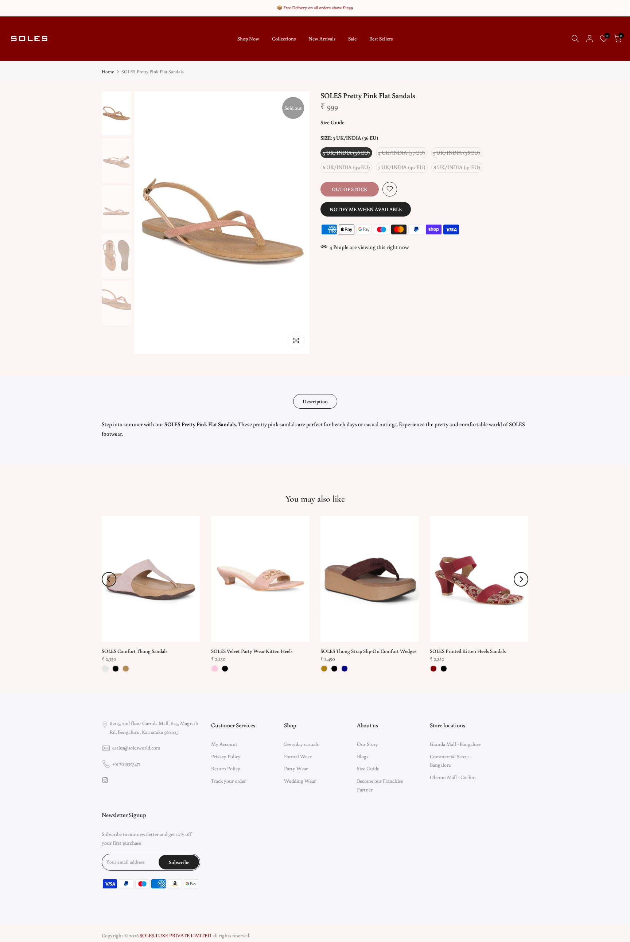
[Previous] (109, 579)
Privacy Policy (226, 756)
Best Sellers (381, 38)
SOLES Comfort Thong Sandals (134, 651)
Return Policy (225, 768)
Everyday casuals (301, 744)
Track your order (228, 781)
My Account (224, 744)
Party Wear (296, 768)
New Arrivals (321, 38)
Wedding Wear (300, 781)
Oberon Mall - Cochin (453, 777)
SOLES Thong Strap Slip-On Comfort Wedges (368, 651)
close (14, 8)
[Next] (521, 579)
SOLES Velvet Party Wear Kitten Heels (251, 651)
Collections (284, 38)
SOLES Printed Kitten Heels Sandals (468, 651)
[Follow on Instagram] (105, 780)
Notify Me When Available (366, 209)
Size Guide (332, 122)
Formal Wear (297, 756)
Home (108, 71)
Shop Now (248, 38)
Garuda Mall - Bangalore (455, 744)
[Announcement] (315, 7)
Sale (352, 38)
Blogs (362, 756)
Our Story (367, 744)
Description (315, 401)
